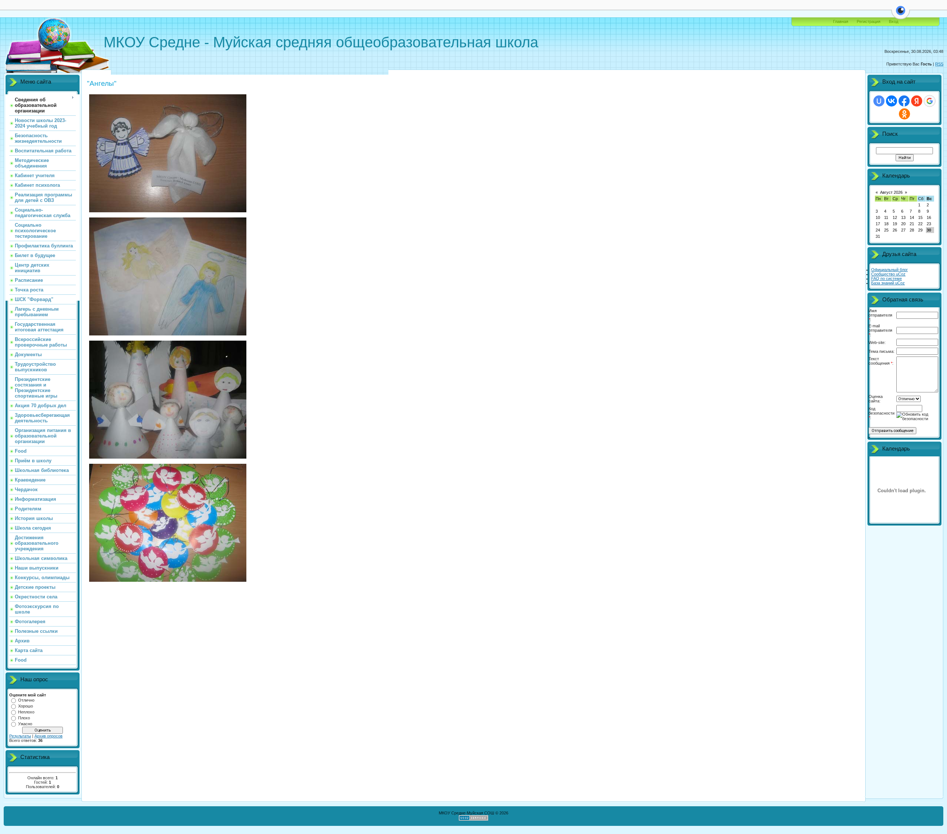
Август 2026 (891, 192)
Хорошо (25, 706)
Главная (840, 21)
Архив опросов (48, 736)
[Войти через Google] (930, 101)
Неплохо (26, 712)
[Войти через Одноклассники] (904, 113)
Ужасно (25, 724)
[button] (900, 15)
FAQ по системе (886, 278)
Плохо (24, 718)
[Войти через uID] (878, 101)
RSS (939, 64)
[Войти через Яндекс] (916, 101)
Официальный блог (889, 269)
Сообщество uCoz (888, 274)
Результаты (20, 736)
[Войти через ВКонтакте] (891, 101)
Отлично (26, 700)
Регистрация (868, 21)
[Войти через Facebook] (904, 101)
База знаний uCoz (888, 283)
